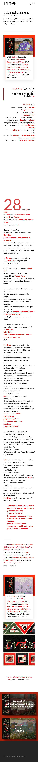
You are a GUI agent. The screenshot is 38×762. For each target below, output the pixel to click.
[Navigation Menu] (33, 4)
